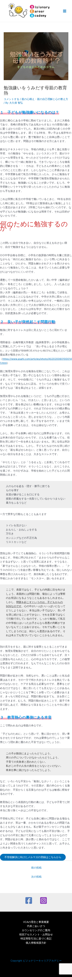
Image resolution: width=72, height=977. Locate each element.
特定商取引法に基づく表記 (36, 938)
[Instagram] (43, 900)
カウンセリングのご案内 (36, 930)
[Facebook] (28, 900)
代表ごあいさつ (36, 926)
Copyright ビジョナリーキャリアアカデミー (36, 960)
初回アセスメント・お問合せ (36, 934)
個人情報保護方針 (36, 942)
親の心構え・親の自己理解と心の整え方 (45, 99)
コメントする (11, 99)
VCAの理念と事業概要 (36, 921)
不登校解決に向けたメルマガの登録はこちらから (32, 857)
